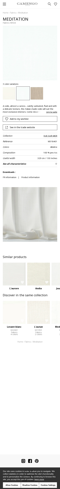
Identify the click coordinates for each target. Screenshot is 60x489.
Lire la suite (51, 112)
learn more (39, 479)
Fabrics (13, 12)
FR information (9, 177)
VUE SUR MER (50, 135)
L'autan (38, 326)
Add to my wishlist (19, 118)
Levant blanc (14, 326)
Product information (30, 177)
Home (5, 12)
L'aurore (14, 288)
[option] (9, 93)
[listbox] (30, 93)
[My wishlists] (55, 4)
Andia (38, 288)
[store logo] (27, 4)
